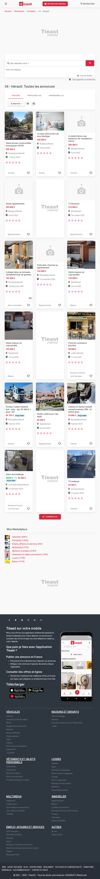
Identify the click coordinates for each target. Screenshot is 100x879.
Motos (8, 723)
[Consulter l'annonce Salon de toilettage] (19, 460)
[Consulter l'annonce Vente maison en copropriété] (81, 254)
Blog (26, 867)
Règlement (48, 867)
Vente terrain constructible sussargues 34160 (18, 144)
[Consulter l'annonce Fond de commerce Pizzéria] (81, 325)
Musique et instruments (61, 783)
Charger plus (51, 517)
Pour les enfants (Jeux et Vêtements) (67, 723)
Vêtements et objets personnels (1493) (30, 554)
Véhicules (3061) (19, 537)
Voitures (9, 716)
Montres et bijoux (13, 773)
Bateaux (9, 729)
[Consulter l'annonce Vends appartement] (19, 189)
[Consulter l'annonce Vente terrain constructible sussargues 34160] (19, 125)
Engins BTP (11, 749)
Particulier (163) (34, 95)
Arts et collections (59, 780)
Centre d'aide (36, 867)
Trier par (16, 104)
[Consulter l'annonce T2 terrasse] (81, 189)
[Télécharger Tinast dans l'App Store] (17, 690)
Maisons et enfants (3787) (24, 551)
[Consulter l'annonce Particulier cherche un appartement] (50, 251)
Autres (56, 827)
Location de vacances (60, 807)
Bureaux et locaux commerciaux (65, 811)
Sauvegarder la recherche (83, 79)
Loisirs (56, 759)
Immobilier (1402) (20, 540)
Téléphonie (10, 801)
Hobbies (55, 763)
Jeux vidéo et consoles (15, 811)
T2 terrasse (73, 203)
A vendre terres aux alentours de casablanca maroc (80, 138)
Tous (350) (16, 95)
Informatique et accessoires (17, 807)
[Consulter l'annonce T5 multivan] (81, 464)
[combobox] (46, 63)
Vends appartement (15, 203)
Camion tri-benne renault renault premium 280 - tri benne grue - (80, 409)
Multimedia (14, 796)
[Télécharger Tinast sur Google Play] (35, 690)
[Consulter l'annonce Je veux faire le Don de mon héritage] (50, 121)
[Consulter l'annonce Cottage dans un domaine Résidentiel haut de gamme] (19, 254)
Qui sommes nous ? (22, 870)
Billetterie (55, 787)
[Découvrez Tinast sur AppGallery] (17, 696)
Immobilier (59, 796)
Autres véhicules (13, 733)
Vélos (8, 739)
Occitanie (31, 11)
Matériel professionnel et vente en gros (22, 848)
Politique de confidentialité (68, 867)
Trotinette (10, 753)
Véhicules (13, 711)
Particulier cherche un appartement (47, 266)
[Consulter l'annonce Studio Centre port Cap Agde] (50, 396)
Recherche (19, 11)
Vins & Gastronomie (60, 790)
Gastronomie (57, 835)
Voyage (55, 777)
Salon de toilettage (15, 474)
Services (9, 838)
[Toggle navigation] (6, 4)
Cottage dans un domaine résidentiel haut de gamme (18, 273)
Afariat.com (81, 875)
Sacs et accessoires (14, 776)
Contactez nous (40, 870)
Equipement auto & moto (16, 726)
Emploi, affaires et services (25, 827)
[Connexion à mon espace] (28, 173)
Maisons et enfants (65, 711)
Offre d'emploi (12, 831)
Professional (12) (56, 95)
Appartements (58, 801)
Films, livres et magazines (62, 773)
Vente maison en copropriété (76, 273)
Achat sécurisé (15, 867)
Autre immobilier (58, 821)
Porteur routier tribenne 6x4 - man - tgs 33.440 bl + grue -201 (18, 409)
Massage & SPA (12, 855)
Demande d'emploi (14, 835)
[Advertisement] (51, 33)
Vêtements (10, 766)
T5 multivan (73, 481)
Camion (9, 743)
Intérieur (55, 719)
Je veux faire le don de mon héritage (48, 135)
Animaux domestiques (61, 770)
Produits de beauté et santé (17, 780)
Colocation (56, 817)
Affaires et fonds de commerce (19, 845)
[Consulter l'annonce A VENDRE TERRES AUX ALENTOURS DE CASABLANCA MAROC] (81, 122)
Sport (54, 767)
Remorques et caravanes (16, 746)
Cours (8, 841)
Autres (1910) (18, 561)
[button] (9, 620)
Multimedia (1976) (20, 547)
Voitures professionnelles (16, 719)
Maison (55, 804)
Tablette (9, 814)
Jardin (54, 726)
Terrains (55, 814)
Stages (9, 851)
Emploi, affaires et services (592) (27, 544)
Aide (4, 867)
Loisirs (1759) (18, 558)
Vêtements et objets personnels (20, 761)
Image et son (11, 804)
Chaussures (11, 770)
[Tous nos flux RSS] (41, 620)
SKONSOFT (70, 875)
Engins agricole (12, 736)
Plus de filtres (86, 76)
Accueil (8, 11)
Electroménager (58, 716)
